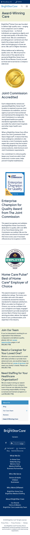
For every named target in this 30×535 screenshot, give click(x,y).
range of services (19, 363)
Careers (15, 437)
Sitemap (25, 523)
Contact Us (22, 448)
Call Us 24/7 (10, 448)
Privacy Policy (4, 523)
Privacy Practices (15, 523)
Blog (4, 406)
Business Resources (17, 451)
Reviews (5, 415)
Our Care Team (8, 411)
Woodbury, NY (7, 2)
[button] (22, 6)
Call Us (20, 2)
